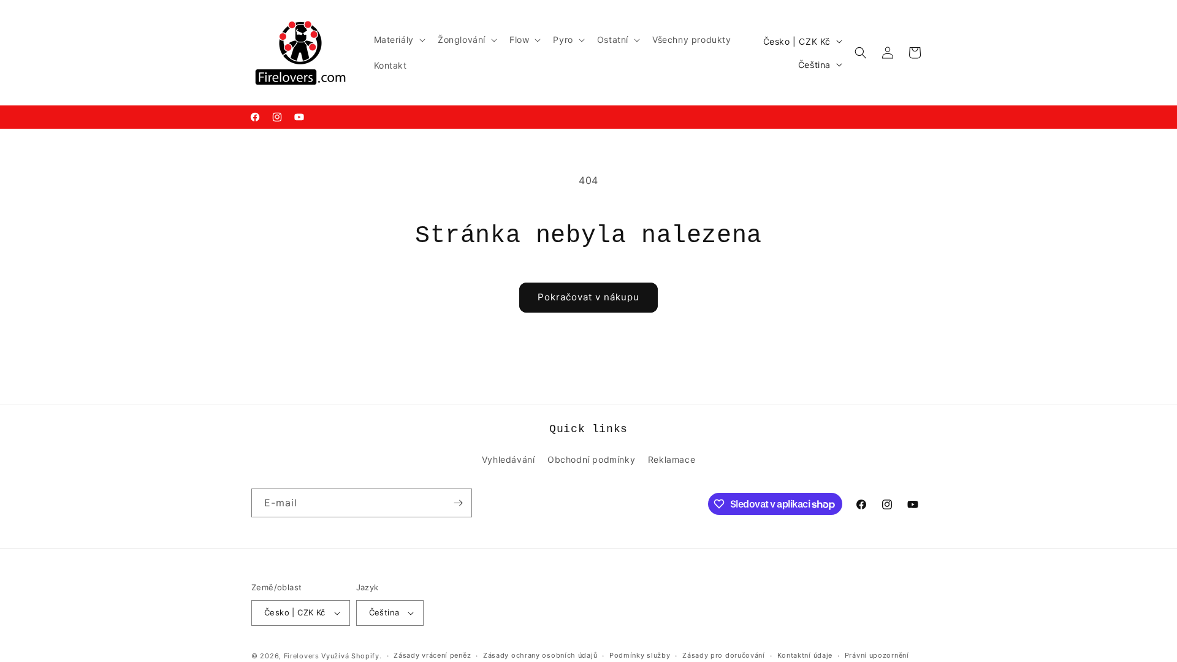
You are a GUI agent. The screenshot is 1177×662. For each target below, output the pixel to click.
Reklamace (671, 459)
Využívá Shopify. (351, 656)
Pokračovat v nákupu (588, 297)
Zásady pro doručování (723, 655)
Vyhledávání (508, 459)
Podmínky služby (640, 655)
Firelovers (301, 656)
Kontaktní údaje (805, 655)
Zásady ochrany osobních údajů (540, 655)
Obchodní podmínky (591, 459)
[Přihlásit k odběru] (457, 503)
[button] (398, 40)
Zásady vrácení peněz (432, 655)
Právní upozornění (877, 655)
